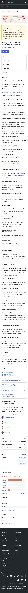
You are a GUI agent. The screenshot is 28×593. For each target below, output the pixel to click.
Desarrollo (6, 68)
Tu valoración (5, 493)
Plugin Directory (5, 6)
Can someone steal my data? (9, 390)
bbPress (4, 563)
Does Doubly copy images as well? (11, 380)
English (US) (24, 454)
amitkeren (7, 432)
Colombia (7, 572)
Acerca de (4, 532)
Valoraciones (6, 60)
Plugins (17, 538)
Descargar (5, 51)
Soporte (5, 72)
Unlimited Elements (9, 47)
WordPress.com (6, 558)
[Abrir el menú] (25, 2)
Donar (17, 550)
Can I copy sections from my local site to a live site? (8, 385)
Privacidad (4, 540)
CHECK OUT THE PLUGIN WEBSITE (11, 92)
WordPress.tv (5, 553)
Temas (16, 535)
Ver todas (24, 493)
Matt (3, 560)
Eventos (17, 548)
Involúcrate (18, 545)
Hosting (3, 538)
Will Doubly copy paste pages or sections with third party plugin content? (8, 374)
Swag (17, 553)
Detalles (5, 57)
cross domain (23, 460)
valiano (7, 422)
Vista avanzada (5, 468)
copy (25, 457)
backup (20, 457)
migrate (20, 463)
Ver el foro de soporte (7, 510)
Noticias (3, 535)
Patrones (17, 540)
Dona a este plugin (6, 523)
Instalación (6, 64)
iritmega (7, 427)
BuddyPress (5, 566)
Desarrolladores (5, 550)
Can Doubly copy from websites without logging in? (9, 395)
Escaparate (18, 532)
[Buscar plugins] (17, 11)
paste (24, 463)
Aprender (3, 545)
